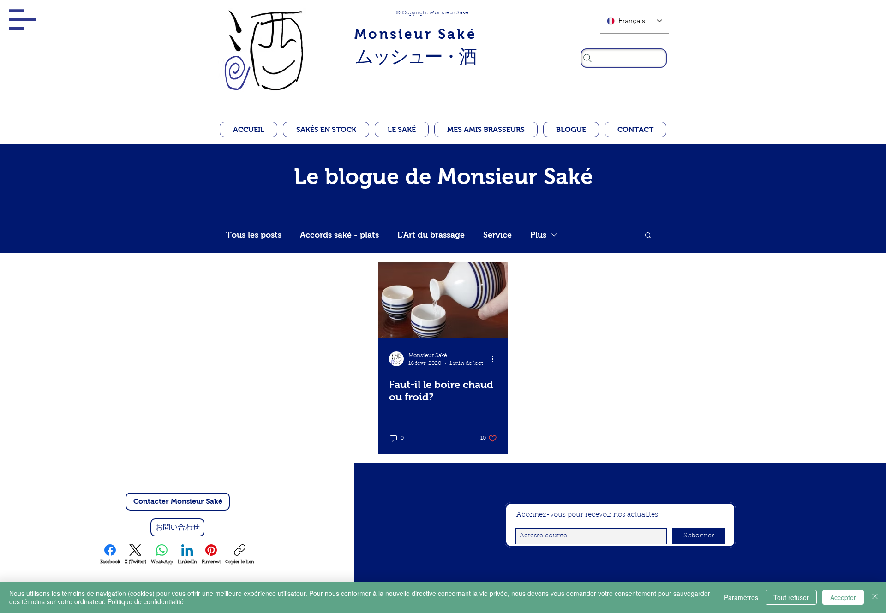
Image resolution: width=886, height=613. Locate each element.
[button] (22, 19)
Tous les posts (253, 234)
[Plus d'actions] (495, 358)
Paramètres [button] (741, 597)
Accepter (843, 597)
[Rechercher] (624, 58)
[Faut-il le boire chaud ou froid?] (443, 300)
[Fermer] (874, 597)
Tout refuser (791, 597)
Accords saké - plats (339, 234)
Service (497, 234)
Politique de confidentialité (146, 601)
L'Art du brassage (431, 234)
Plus (538, 234)
